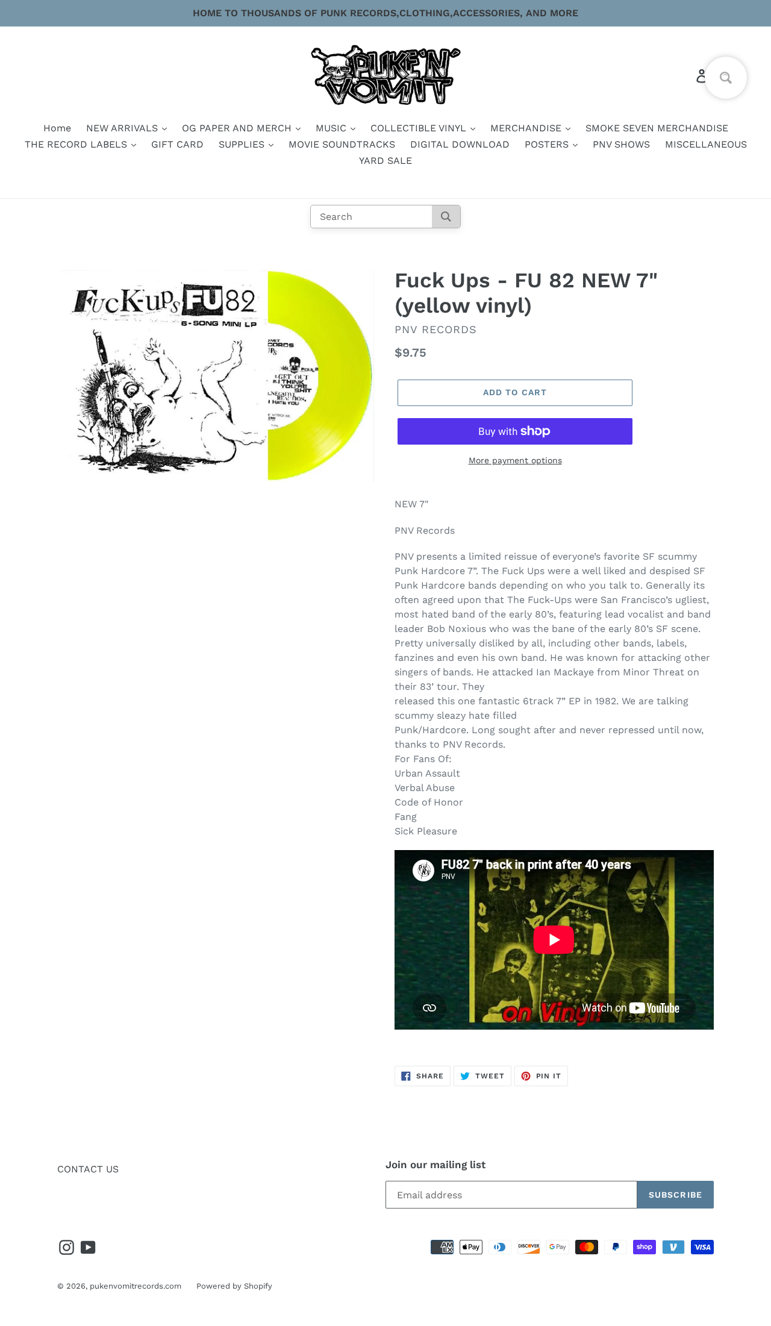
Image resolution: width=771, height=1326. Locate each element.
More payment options (515, 460)
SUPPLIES (243, 144)
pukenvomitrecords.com (135, 1285)
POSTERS (548, 144)
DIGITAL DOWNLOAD (460, 144)
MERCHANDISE (527, 128)
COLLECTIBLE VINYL (419, 128)
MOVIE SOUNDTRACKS (342, 144)
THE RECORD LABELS (77, 144)
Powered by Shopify (234, 1285)
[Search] (446, 216)
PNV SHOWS (621, 144)
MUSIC (332, 128)
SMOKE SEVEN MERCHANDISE (656, 128)
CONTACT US (88, 1169)
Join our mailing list (435, 1165)
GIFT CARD (177, 144)
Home (57, 128)
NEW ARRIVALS (123, 128)
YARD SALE (385, 160)
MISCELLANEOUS (706, 144)
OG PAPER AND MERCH (238, 128)
